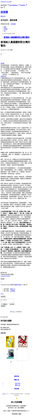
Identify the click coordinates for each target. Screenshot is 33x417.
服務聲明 (16, 395)
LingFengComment (5, 276)
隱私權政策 (27, 393)
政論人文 (12, 289)
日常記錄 (13, 24)
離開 (20, 414)
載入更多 (3, 296)
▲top (2, 293)
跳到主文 (3, 16)
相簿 (5, 27)
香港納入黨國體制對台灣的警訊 (16, 37)
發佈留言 (3, 306)
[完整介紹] (3, 76)
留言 (19, 284)
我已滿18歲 (14, 414)
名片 (5, 30)
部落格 (5, 29)
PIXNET (7, 393)
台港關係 (12, 291)
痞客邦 (16, 284)
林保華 (4, 12)
